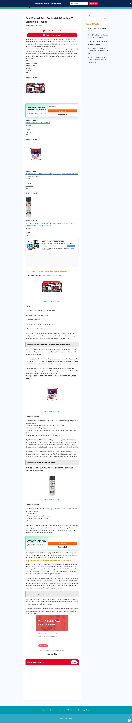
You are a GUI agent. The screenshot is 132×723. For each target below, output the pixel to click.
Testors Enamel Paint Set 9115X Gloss (38, 123)
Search (88, 15)
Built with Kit (62, 114)
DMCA (78, 710)
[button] (52, 97)
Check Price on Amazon (52, 301)
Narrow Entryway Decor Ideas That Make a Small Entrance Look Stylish (97, 59)
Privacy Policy (61, 710)
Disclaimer (70, 710)
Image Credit (86, 710)
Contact (52, 710)
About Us (45, 710)
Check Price (29, 132)
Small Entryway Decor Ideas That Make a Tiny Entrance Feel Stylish (98, 50)
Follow (74, 662)
